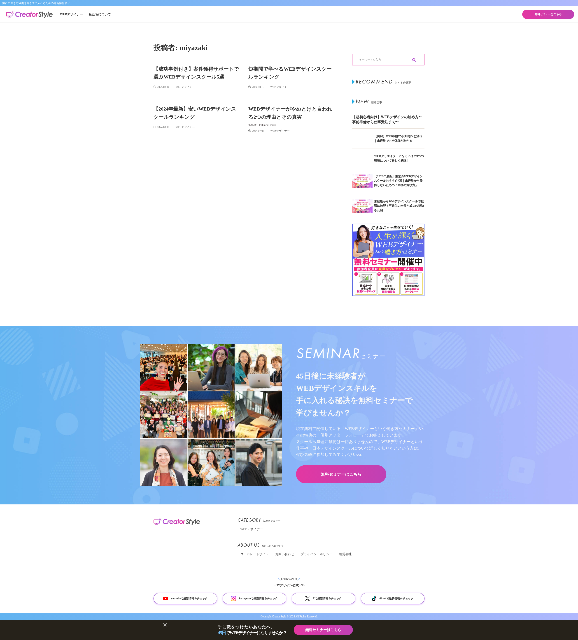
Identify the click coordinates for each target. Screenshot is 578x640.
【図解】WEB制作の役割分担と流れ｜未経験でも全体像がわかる (398, 138)
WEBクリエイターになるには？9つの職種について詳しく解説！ (399, 158)
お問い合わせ (284, 554)
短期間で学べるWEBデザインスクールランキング (290, 73)
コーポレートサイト (254, 554)
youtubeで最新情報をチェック (189, 598)
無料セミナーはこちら (548, 14)
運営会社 (345, 554)
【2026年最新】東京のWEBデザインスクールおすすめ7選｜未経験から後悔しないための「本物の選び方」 (398, 181)
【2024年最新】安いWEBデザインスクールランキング (195, 113)
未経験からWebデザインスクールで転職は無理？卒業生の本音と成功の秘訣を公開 (399, 206)
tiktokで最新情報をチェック (396, 598)
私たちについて (100, 14)
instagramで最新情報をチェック (258, 598)
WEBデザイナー (71, 14)
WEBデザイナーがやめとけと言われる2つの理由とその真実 (290, 113)
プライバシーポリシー (316, 554)
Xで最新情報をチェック (327, 598)
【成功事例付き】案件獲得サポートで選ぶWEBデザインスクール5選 (196, 73)
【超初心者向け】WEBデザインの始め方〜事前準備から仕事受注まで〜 (387, 119)
